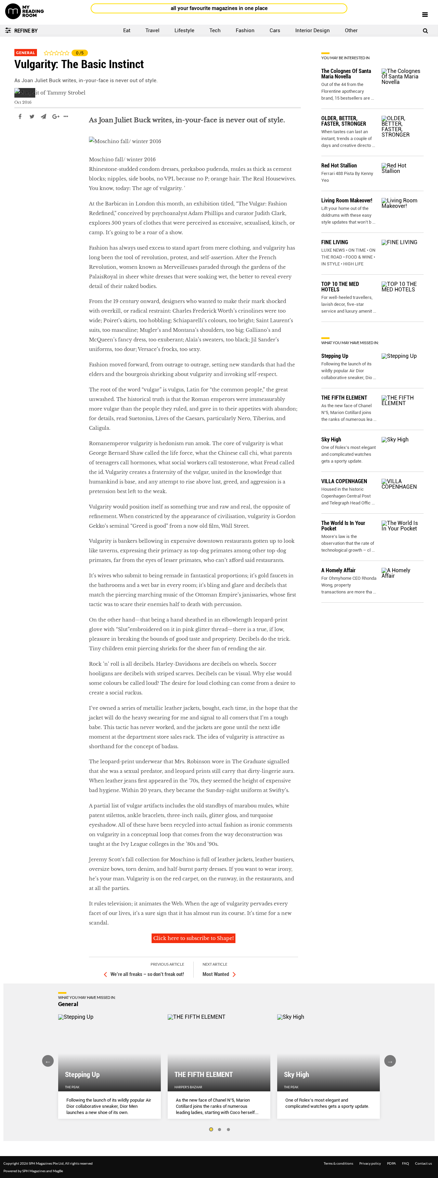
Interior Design (312, 30)
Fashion (245, 30)
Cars (275, 30)
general (24, 137)
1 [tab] (210, 1129)
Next (390, 1061)
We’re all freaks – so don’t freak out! (147, 974)
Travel (152, 30)
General (25, 52)
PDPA (391, 1163)
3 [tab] (228, 1129)
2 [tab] (219, 1129)
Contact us (423, 1163)
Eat (126, 30)
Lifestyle (184, 30)
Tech (215, 30)
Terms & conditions (338, 1163)
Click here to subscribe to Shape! (193, 938)
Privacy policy (370, 1163)
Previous (48, 1061)
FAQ (405, 1163)
